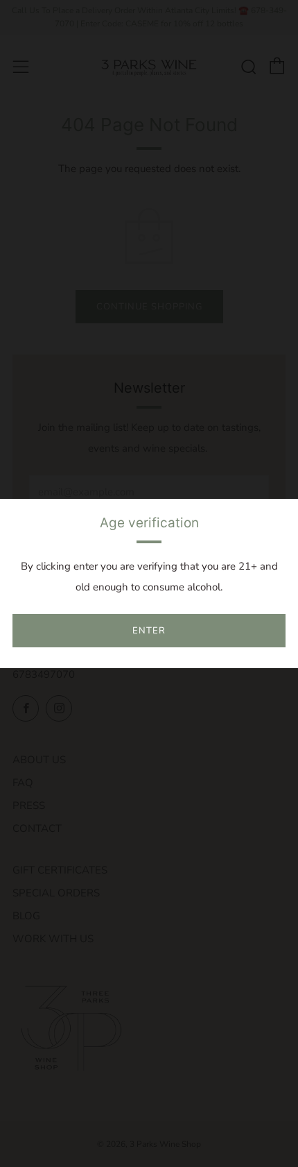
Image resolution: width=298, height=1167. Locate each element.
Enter (149, 630)
